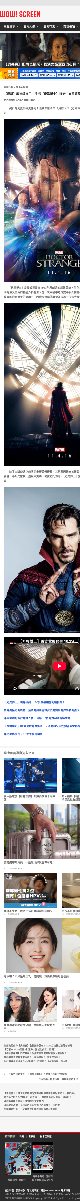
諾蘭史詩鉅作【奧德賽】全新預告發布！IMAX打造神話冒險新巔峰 (38, 1045)
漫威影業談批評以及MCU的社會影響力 (24, 1101)
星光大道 (29, 26)
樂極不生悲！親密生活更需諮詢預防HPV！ (29, 911)
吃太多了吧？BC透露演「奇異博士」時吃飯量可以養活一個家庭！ (38, 1097)
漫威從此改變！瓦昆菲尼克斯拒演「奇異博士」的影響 (32, 1105)
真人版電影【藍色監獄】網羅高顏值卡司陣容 (29, 798)
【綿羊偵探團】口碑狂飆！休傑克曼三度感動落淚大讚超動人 (35, 1053)
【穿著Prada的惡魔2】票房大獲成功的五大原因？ (30, 1049)
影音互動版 (46, 1136)
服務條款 (20, 1190)
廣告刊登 (9, 1190)
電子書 (32, 1136)
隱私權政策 (33, 1190)
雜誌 (22, 1136)
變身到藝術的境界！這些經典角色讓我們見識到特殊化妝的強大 (41, 710)
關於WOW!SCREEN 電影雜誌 (56, 1190)
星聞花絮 (49, 26)
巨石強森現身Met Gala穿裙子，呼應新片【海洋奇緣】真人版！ (37, 1061)
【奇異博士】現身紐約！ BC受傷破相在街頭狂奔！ (34, 702)
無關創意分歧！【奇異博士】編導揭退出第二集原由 (30, 1108)
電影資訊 (9, 26)
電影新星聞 (22, 87)
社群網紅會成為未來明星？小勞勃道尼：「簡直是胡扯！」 (33, 1057)
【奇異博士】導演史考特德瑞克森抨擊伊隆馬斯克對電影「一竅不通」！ (41, 1093)
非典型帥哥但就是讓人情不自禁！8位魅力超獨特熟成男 (37, 718)
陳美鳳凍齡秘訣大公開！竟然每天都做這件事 (29, 1026)
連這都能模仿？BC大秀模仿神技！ (24, 734)
